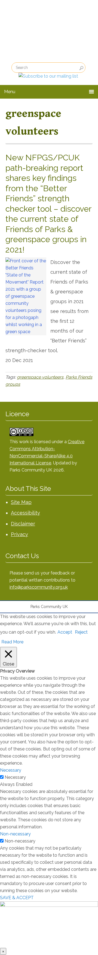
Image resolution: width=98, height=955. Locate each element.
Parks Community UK (41, 33)
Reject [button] (81, 632)
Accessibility (25, 513)
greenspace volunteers (40, 377)
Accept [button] (64, 632)
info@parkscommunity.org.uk (39, 587)
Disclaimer (23, 524)
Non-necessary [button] (15, 834)
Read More (12, 641)
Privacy (19, 534)
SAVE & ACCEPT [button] (17, 897)
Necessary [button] (10, 770)
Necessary (15, 777)
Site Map (21, 502)
